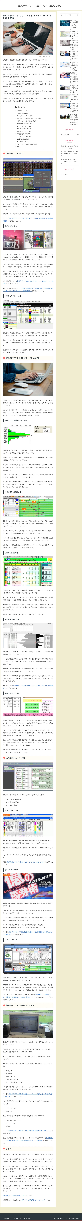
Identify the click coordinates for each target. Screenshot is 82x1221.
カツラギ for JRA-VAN (24, 136)
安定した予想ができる (24, 126)
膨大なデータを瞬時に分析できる (28, 121)
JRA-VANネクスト (23, 141)
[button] (77, 15)
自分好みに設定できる (24, 128)
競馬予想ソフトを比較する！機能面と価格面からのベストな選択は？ (69, 153)
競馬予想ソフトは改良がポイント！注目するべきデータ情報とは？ (69, 161)
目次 (19, 107)
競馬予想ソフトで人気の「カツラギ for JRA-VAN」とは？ (26, 862)
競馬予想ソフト (69, 134)
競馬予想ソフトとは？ (23, 110)
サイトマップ (64, 174)
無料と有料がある (23, 113)
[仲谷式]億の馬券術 (23, 139)
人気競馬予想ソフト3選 (23, 134)
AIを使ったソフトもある (25, 116)
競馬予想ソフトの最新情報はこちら (14, 1195)
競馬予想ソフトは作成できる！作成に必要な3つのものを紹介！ (29, 1131)
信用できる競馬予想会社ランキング (33, 1200)
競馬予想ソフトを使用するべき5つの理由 (29, 118)
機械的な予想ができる (24, 131)
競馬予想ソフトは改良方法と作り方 (27, 144)
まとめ (19, 147)
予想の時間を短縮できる (25, 123)
